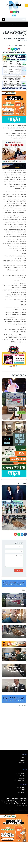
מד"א (22, 790)
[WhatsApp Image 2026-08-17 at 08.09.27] (14, 457)
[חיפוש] (3, 19)
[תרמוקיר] (14, 151)
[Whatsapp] (14, 12)
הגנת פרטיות (21, 759)
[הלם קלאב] (14, 166)
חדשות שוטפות (20, 773)
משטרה (22, 789)
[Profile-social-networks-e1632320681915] (14, 473)
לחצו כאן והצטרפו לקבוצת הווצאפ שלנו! (14, 52)
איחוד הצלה (21, 792)
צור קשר (22, 760)
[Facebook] (17, 12)
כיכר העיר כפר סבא (19, 772)
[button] (26, 5)
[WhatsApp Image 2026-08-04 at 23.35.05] (14, 103)
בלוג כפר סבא (20, 778)
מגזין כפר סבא (20, 775)
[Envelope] (11, 12)
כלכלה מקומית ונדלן (19, 780)
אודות (22, 757)
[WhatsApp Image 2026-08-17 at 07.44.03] (14, 433)
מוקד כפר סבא (20, 787)
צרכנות (22, 777)
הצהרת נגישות (20, 762)
